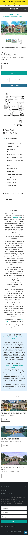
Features (9, 199)
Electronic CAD (16, 67)
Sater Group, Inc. (18, 323)
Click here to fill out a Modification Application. (14, 365)
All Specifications (11, 138)
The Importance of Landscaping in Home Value (13, 413)
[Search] (21, 9)
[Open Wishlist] (25, 532)
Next (17, 14)
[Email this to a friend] (19, 80)
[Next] (25, 28)
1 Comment (16, 471)
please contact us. (20, 388)
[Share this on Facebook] (11, 80)
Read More (5, 420)
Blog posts (14, 395)
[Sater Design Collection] (14, 9)
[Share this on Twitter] (8, 80)
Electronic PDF (6, 67)
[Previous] (2, 28)
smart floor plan (17, 217)
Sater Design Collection (16, 531)
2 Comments (18, 441)
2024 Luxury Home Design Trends (10, 439)
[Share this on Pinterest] (15, 80)
